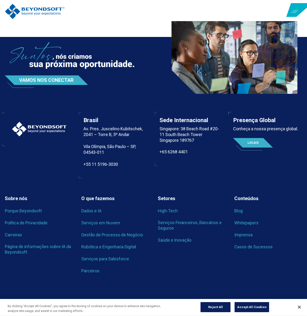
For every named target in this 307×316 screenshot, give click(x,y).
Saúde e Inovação (174, 240)
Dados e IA (91, 210)
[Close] (299, 307)
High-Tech (168, 210)
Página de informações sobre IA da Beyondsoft (38, 249)
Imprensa (243, 234)
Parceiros (90, 270)
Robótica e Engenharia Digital (108, 246)
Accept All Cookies (251, 307)
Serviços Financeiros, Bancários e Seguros (190, 225)
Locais (253, 142)
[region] (153, 307)
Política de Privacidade (26, 222)
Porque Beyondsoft (23, 210)
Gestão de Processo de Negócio (112, 234)
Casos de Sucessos (253, 246)
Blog (238, 210)
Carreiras (13, 234)
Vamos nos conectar (46, 80)
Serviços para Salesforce (105, 258)
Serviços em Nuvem (100, 222)
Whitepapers (246, 222)
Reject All (215, 307)
